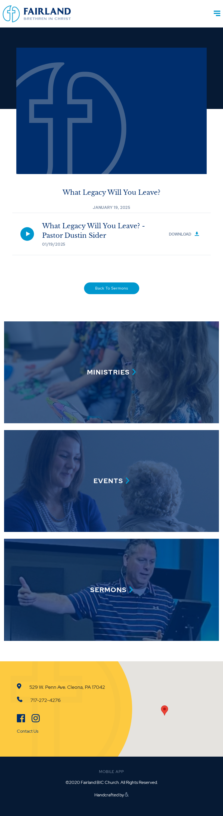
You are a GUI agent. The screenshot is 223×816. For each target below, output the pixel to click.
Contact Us (27, 731)
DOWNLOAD (180, 234)
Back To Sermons (111, 288)
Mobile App (111, 771)
